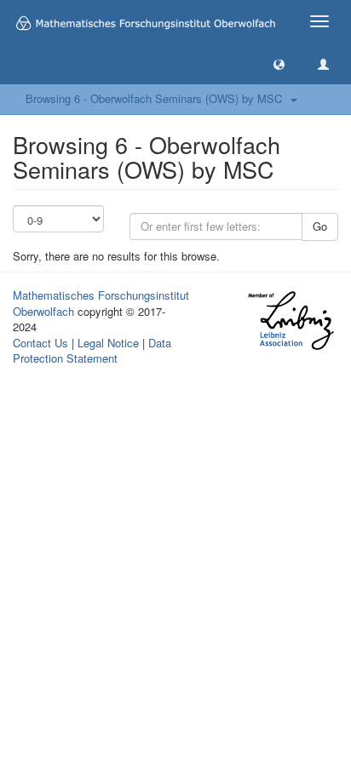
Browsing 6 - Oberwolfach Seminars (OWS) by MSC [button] (157, 98)
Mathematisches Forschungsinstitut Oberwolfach (101, 303)
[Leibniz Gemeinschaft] (290, 320)
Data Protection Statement (92, 351)
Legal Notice (108, 343)
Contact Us (40, 343)
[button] (279, 63)
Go (320, 226)
